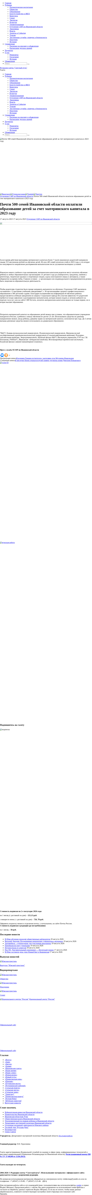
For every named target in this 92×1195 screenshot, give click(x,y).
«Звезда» (8, 1064)
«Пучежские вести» (13, 1084)
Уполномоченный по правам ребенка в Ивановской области (29, 1121)
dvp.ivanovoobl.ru (65, 1136)
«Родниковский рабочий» (15, 1086)
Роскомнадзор (10, 1130)
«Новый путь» (11, 1077)
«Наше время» (11, 1071)
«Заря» (7, 1062)
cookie (78, 1185)
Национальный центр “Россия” (42, 999)
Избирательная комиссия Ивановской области (24, 1112)
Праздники (4, 987)
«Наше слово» (10, 1073)
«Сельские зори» (12, 1092)
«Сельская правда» (12, 1088)
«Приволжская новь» (13, 1079)
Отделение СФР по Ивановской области (16, 196)
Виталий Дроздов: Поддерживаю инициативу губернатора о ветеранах (34, 941)
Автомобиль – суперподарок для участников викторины (28, 943)
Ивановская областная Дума (16, 1117)
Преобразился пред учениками (17, 946)
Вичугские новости (13, 1103)
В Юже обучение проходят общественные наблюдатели (27, 939)
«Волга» (8, 1060)
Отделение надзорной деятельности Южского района (27, 1125)
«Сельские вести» (12, 1090)
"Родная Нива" (11, 1099)
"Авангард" (9, 1094)
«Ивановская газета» (13, 1068)
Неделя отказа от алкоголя (15, 948)
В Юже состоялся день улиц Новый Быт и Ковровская (27, 952)
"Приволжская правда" (14, 1096)
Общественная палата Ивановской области (22, 1119)
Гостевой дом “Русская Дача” (17, 1127)
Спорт (2, 995)
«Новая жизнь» (11, 1075)
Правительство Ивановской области (19, 1114)
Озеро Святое (10, 1132)
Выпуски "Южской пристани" (12, 965)
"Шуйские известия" (13, 1101)
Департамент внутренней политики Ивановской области (28, 1123)
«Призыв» (9, 1081)
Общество (4, 979)
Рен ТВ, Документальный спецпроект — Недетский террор (29, 950)
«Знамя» (8, 1066)
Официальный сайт (8, 1025)
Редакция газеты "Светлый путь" (13, 68)
